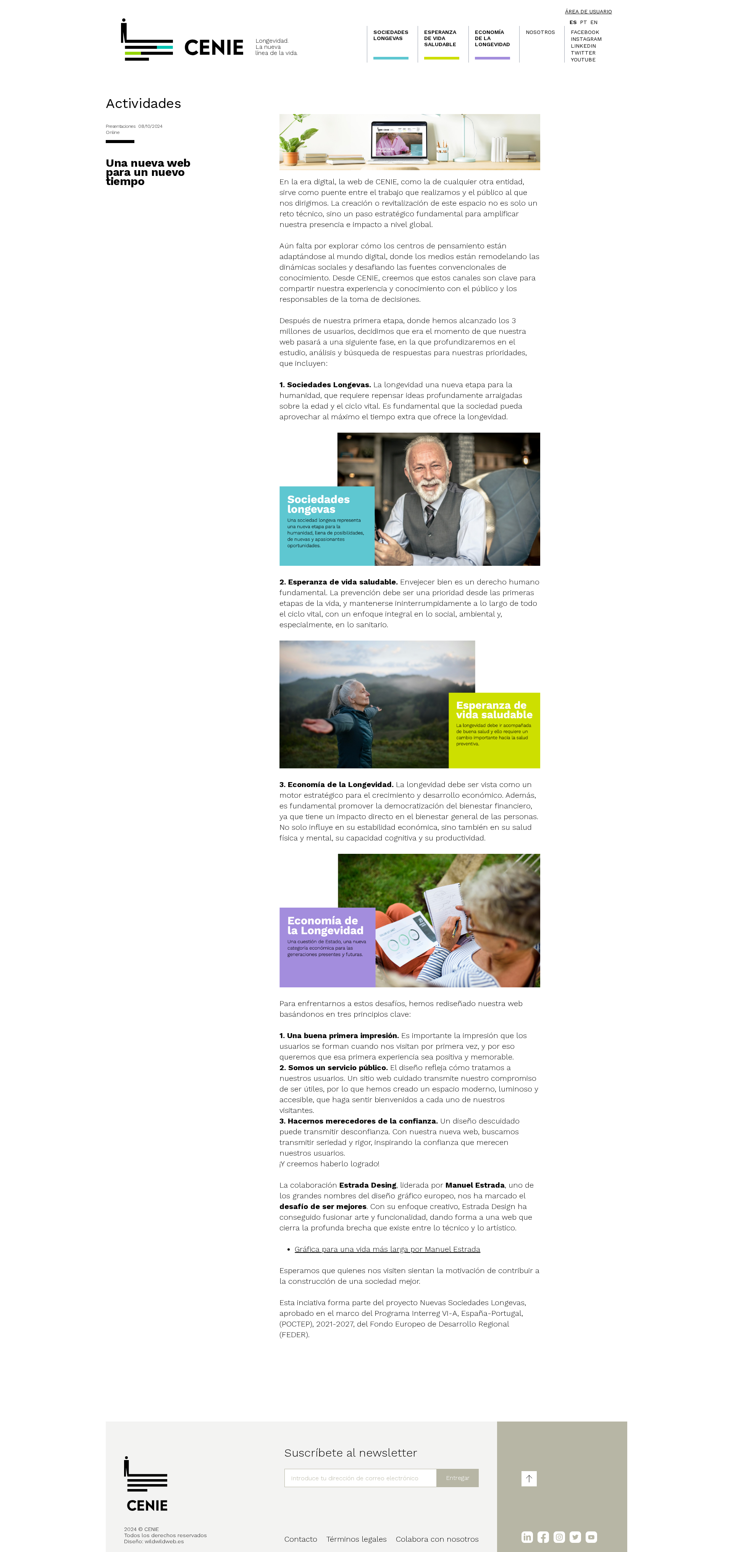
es (573, 22)
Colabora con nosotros (437, 1539)
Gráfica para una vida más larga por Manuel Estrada (387, 1249)
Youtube (583, 59)
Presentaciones (120, 126)
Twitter (583, 53)
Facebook (585, 32)
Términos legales (356, 1539)
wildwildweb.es (164, 1541)
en (593, 22)
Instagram (586, 39)
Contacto (300, 1539)
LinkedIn (583, 46)
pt (583, 22)
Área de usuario (588, 11)
